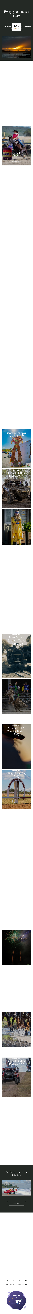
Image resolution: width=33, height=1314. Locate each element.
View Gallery (16, 282)
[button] (30, 27)
